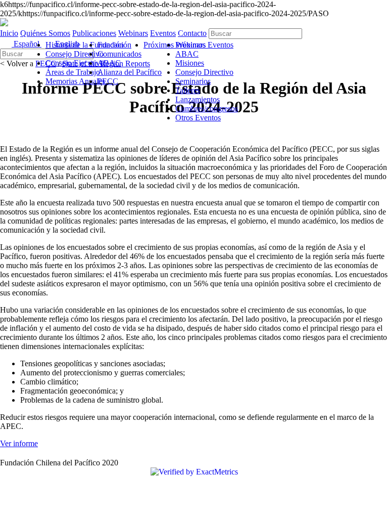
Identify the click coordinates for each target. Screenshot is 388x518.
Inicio (9, 33)
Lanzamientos (197, 99)
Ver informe (19, 443)
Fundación (114, 44)
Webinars (133, 33)
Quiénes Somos (45, 33)
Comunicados (119, 54)
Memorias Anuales (75, 81)
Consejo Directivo (74, 54)
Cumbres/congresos (206, 108)
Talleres (187, 90)
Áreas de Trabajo (72, 72)
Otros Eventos (198, 117)
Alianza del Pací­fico (130, 72)
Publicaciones (94, 33)
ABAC (109, 63)
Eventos (163, 33)
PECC (108, 81)
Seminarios (193, 81)
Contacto (192, 33)
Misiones (189, 63)
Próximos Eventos (204, 44)
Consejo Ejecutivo (74, 63)
